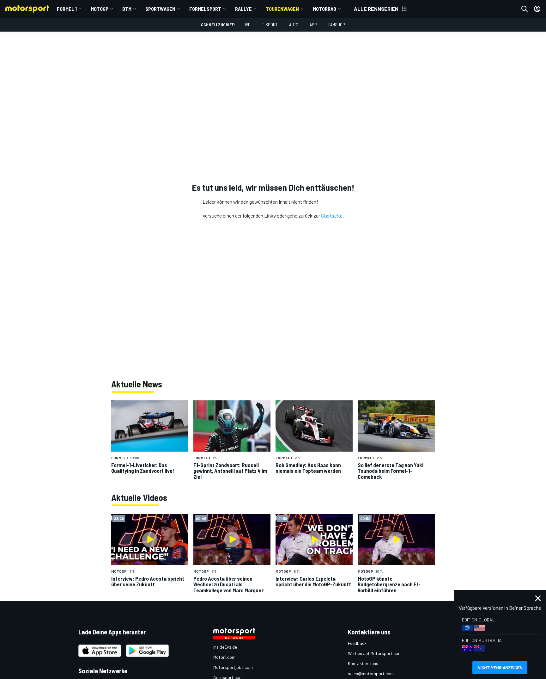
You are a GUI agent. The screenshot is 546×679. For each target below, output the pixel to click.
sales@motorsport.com (371, 673)
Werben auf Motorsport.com (375, 653)
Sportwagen (160, 9)
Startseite (332, 216)
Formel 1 (67, 9)
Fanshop (336, 24)
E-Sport (270, 24)
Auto (293, 24)
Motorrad (324, 9)
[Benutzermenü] (537, 9)
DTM (126, 9)
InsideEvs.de (225, 647)
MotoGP (99, 9)
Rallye (243, 9)
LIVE (246, 24)
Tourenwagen (282, 9)
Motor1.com (224, 657)
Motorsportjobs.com (233, 667)
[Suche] (524, 9)
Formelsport (205, 9)
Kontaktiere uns (363, 663)
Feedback (357, 643)
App (313, 24)
